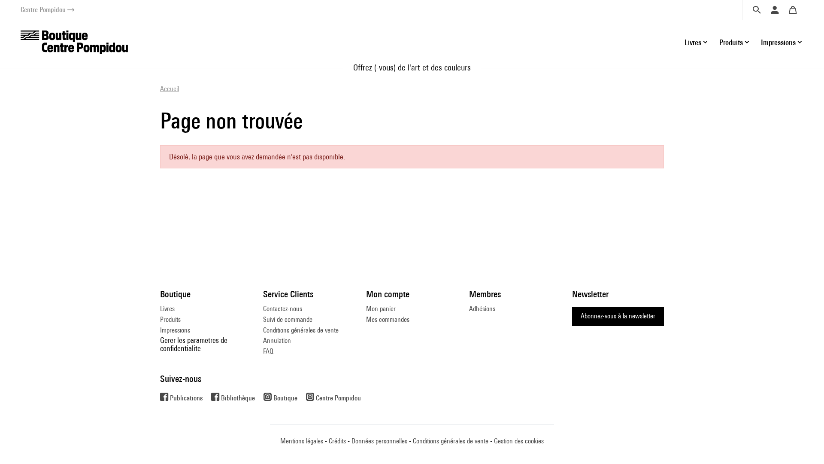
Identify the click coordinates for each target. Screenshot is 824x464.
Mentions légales (301, 441)
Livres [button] (693, 42)
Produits (170, 319)
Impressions (175, 330)
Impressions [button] (778, 42)
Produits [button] (731, 42)
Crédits (337, 441)
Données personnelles (379, 441)
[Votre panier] (792, 10)
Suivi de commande (287, 319)
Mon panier (381, 309)
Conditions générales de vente (301, 330)
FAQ (268, 351)
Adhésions (482, 309)
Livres (167, 309)
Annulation (277, 340)
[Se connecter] (775, 10)
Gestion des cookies (519, 441)
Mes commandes (387, 319)
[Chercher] (756, 10)
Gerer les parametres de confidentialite (193, 344)
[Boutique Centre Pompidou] (74, 41)
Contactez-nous (282, 309)
